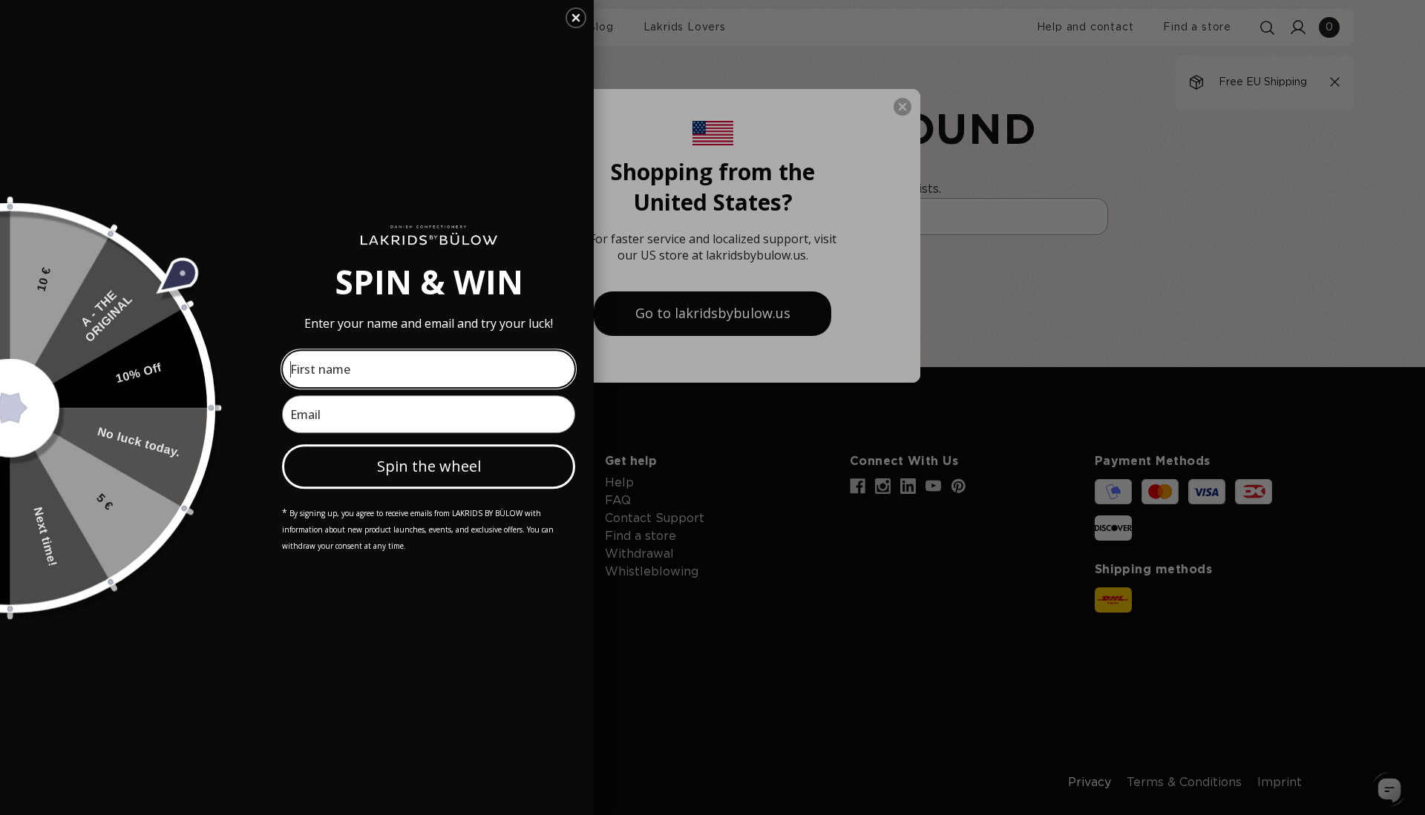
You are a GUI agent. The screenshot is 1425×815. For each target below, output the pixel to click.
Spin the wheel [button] (429, 466)
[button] (576, 18)
